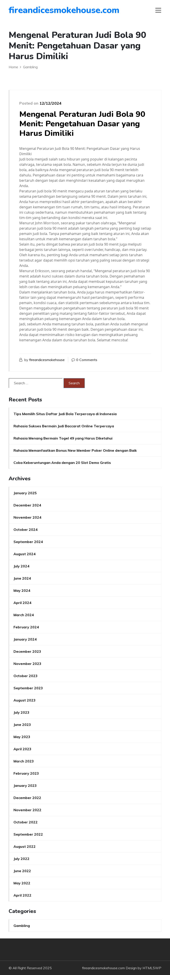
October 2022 (26, 822)
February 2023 (26, 773)
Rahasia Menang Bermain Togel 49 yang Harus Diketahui (63, 438)
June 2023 (22, 724)
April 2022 (22, 895)
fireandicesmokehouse (47, 360)
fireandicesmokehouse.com (34, 10)
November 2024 (27, 517)
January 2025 (25, 493)
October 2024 (26, 529)
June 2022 (22, 871)
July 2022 (21, 858)
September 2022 (28, 834)
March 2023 (24, 761)
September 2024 (28, 541)
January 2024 (25, 639)
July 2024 (21, 566)
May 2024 (22, 590)
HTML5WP (152, 968)
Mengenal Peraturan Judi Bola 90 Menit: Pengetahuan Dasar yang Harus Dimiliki (82, 124)
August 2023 (25, 700)
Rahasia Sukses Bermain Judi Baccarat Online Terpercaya (64, 426)
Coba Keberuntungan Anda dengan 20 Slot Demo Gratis (62, 462)
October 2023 (26, 676)
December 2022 (27, 797)
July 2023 (21, 712)
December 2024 (27, 505)
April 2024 (22, 602)
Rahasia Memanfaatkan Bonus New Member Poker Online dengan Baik (75, 450)
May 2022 (22, 883)
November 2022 (27, 810)
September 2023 (28, 688)
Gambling (22, 925)
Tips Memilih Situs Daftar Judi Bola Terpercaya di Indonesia (65, 414)
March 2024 (24, 615)
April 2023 (22, 749)
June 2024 (22, 578)
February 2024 (26, 627)
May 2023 (22, 737)
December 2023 (27, 651)
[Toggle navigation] (158, 10)
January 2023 (25, 785)
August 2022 (25, 846)
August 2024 (25, 554)
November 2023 (27, 663)
